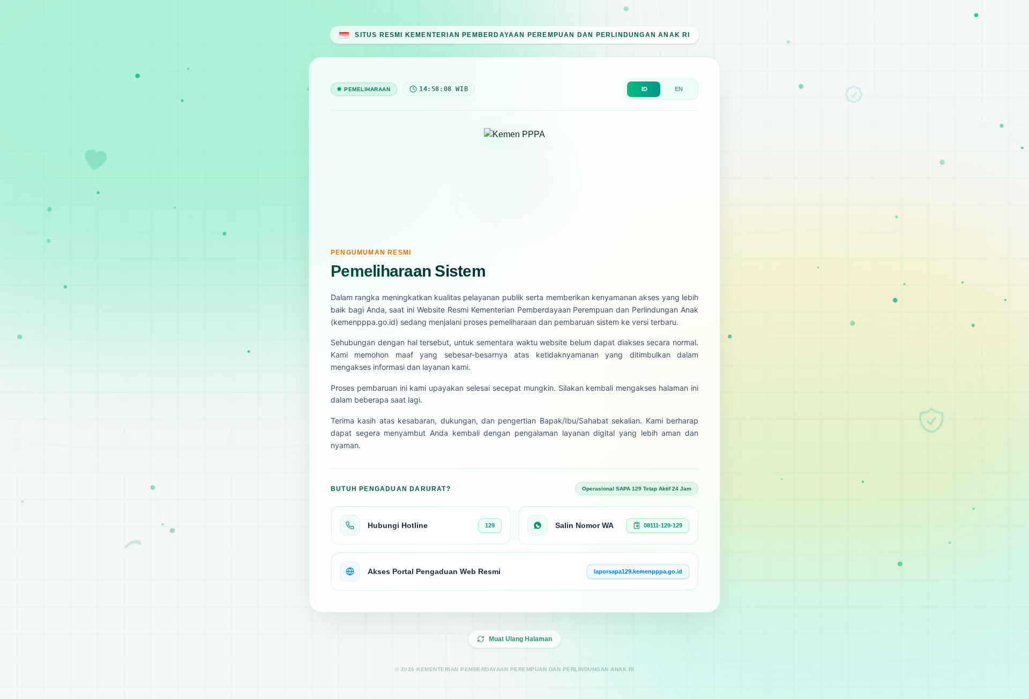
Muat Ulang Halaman (520, 639)
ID (644, 89)
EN (679, 89)
